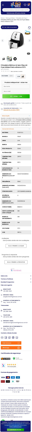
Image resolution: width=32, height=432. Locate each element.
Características (8, 129)
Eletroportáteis (10, 18)
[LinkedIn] (17, 337)
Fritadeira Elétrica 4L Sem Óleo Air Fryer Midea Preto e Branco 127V (15, 20)
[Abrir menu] (3, 5)
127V (11, 76)
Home (2, 18)
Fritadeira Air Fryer (21, 18)
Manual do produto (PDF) (11, 110)
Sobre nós (4, 276)
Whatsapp (6, 348)
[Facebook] (6, 337)
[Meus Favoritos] (25, 5)
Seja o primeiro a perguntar (16, 262)
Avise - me (18, 96)
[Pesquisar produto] (27, 9)
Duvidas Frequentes (7, 282)
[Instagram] (13, 337)
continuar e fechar (15, 429)
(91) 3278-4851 (7, 317)
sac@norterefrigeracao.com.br (12, 297)
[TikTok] (9, 337)
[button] (29, 40)
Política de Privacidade (15, 426)
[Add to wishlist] (29, 27)
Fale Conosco (7, 343)
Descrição (6, 116)
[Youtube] (2, 337)
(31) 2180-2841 (7, 291)
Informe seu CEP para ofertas (16, 13)
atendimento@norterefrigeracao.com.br (15, 322)
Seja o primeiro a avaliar (16, 246)
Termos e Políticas (7, 279)
